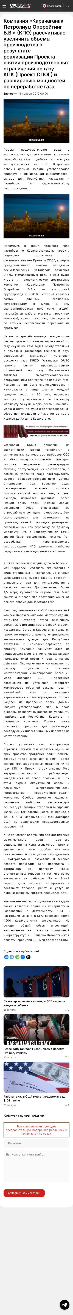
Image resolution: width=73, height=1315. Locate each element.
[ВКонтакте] (6, 957)
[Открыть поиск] (67, 6)
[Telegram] (12, 957)
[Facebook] (23, 957)
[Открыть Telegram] (64, 1305)
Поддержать (54, 5)
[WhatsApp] (17, 957)
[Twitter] (28, 957)
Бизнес (8, 93)
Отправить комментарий (24, 1192)
